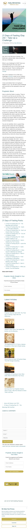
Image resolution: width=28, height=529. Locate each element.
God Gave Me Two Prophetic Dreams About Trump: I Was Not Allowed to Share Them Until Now (15, 390)
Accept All (14, 519)
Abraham (10, 76)
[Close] (26, 508)
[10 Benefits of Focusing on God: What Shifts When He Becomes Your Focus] (9, 368)
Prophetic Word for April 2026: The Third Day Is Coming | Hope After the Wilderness (15, 314)
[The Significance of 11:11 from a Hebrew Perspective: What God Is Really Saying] (9, 338)
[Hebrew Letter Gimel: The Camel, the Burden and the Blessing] (9, 323)
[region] (14, 518)
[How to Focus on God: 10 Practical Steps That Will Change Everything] (9, 353)
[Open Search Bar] (23, 3)
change (4, 71)
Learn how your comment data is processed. (14, 446)
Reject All (14, 526)
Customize (14, 522)
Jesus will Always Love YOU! (11, 403)
